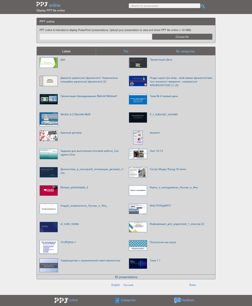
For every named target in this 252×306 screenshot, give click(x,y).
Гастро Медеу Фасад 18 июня (168, 169)
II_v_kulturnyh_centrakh (164, 114)
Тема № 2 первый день (164, 96)
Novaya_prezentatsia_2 (74, 187)
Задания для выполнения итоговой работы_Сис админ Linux (90, 152)
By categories (185, 51)
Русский (128, 285)
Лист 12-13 (156, 151)
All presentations (126, 277)
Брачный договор (71, 132)
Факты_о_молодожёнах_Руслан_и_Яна (174, 187)
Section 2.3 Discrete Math (76, 114)
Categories (128, 300)
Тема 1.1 (155, 260)
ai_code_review (70, 224)
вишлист (155, 132)
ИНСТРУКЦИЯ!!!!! (160, 205)
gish (63, 59)
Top (125, 51)
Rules (192, 285)
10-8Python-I (68, 242)
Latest (66, 51)
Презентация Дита (161, 59)
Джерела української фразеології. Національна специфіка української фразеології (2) (89, 79)
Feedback (187, 300)
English (115, 285)
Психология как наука (163, 242)
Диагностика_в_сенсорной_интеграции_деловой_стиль (92, 170)
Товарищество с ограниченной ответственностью (90, 260)
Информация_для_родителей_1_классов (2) (177, 224)
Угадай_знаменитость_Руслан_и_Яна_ (84, 205)
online (54, 5)
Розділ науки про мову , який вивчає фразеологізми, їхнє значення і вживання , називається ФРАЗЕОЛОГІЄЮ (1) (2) (181, 81)
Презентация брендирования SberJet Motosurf (89, 96)
